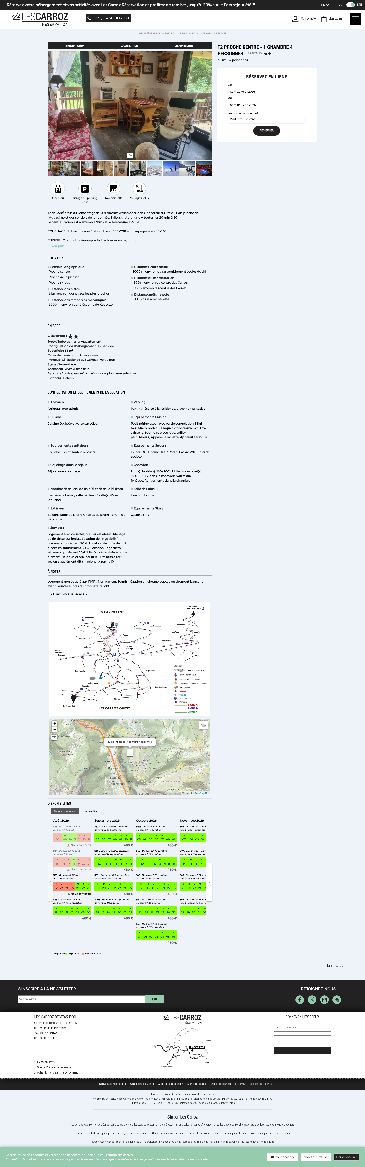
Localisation (129, 46)
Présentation (75, 46)
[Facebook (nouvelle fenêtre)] (299, 999)
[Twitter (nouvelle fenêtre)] (312, 999)
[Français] (325, 5)
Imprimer (337, 965)
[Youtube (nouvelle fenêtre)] (336, 999)
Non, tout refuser (316, 1157)
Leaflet (187, 792)
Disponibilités (184, 46)
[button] (331, 19)
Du (230, 84)
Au (230, 97)
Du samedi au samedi (65, 811)
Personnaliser (346, 1157)
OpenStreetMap (201, 792)
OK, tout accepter (283, 1157)
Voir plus (57, 246)
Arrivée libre (91, 811)
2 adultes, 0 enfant (242, 119)
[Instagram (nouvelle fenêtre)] (324, 999)
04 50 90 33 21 (44, 1038)
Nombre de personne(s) (243, 113)
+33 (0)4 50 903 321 (111, 18)
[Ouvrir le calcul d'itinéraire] (54, 737)
